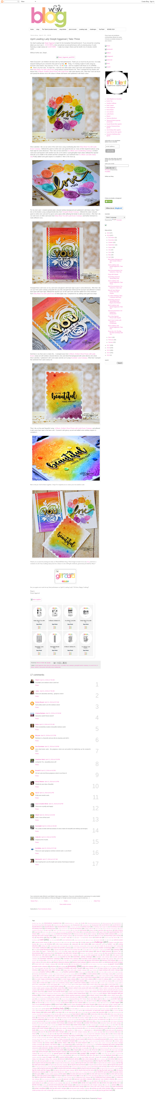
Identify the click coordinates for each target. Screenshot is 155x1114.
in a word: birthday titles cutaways (81, 975)
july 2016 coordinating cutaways (52, 1002)
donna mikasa (117, 953)
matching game (117, 1012)
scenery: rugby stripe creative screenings (88, 1041)
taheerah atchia (73, 1059)
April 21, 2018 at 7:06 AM (47, 680)
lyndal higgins (58, 1012)
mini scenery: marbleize (97, 1017)
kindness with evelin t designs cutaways (108, 1004)
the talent (63, 1074)
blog (88, 561)
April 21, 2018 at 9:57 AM (52, 702)
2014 (108, 352)
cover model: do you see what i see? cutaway (109, 946)
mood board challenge (51, 1021)
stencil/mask (101, 1055)
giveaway (72, 966)
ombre (86, 1024)
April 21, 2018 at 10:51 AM (46, 724)
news (106, 1021)
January (110, 342)
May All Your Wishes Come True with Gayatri (114, 292)
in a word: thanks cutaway (56, 986)
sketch (34, 1051)
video (81, 1081)
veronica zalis (74, 1081)
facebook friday (50, 960)
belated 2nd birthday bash (63, 934)
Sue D (37, 792)
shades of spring (82, 1048)
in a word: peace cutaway (80, 984)
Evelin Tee (109, 101)
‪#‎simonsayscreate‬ (107, 923)
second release (64, 1046)
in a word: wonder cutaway (86, 986)
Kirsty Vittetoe (39, 781)
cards (57, 940)
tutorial (59, 1079)
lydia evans (47, 1012)
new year (101, 1021)
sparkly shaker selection (46, 1053)
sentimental (97, 1046)
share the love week (56, 1050)
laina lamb (50, 1006)
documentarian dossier (49, 953)
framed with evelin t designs (115, 962)
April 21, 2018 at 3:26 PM (52, 746)
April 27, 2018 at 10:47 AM (50, 859)
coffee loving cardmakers (62, 944)
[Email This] (58, 663)
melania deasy (94, 1014)
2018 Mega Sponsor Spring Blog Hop (114, 277)
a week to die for (89, 928)
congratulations (54, 946)
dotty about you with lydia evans (52, 665)
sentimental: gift (45, 1048)
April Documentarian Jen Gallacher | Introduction (115, 312)
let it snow (72, 1008)
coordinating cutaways (78, 946)
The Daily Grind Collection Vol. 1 (56, 1072)
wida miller (107, 1084)
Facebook (41, 960)
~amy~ (37, 691)
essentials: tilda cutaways (107, 958)
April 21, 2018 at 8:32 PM (56, 804)
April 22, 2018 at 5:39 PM (48, 837)
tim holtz (81, 1075)
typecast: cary (67, 1079)
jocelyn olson (83, 1000)
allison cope (56, 930)
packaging (42, 1026)
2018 (108, 235)
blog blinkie (63, 29)
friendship (65, 964)
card (41, 940)
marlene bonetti (81, 1012)
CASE (109, 940)
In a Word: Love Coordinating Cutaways (80, 151)
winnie (121, 1084)
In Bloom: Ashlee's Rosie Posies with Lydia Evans (53, 71)
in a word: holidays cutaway (46, 981)
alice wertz (48, 930)
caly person (114, 937)
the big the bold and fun (116, 1064)
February (111, 340)
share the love (43, 1050)
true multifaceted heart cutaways (102, 1077)
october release (77, 1024)
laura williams (87, 1006)
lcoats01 (39, 1008)
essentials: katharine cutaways (49, 958)
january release (65, 999)
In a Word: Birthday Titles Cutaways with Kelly (115, 296)
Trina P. (37, 680)
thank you (120, 1059)
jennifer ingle (116, 999)
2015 (108, 350)
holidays (89, 972)
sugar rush (51, 1057)
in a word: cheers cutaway (40, 977)
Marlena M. (38, 859)
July (109, 250)
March (110, 337)
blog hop (50, 937)
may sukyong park (65, 1014)
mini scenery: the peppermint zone (99, 1019)
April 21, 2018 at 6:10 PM (52, 781)
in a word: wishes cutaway (72, 986)
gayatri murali (114, 964)
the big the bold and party (46, 1068)
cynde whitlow (36, 951)
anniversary (53, 932)
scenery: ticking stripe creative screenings (100, 1042)
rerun (34, 1034)
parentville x (114, 1026)
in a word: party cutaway (65, 984)
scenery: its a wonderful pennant (96, 1039)
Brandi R (38, 770)
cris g (35, 949)
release (119, 1032)
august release (103, 932)
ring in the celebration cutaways (97, 1033)
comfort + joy (111, 944)
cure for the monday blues (73, 949)
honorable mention (110, 972)
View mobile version (65, 904)
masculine (101, 1012)
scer (61, 1044)
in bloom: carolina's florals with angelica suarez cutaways (83, 989)
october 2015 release (64, 1024)
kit (120, 1004)
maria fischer (72, 1012)
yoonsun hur (82, 1090)
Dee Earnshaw (39, 746)
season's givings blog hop (88, 1044)
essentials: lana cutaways (67, 665)
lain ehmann (43, 1006)
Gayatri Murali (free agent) (113, 124)
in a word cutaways (91, 974)
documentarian (36, 953)
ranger (101, 1032)
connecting (62, 946)
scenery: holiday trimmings (61, 1039)
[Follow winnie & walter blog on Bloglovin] (114, 209)
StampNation (68, 1055)
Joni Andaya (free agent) (113, 130)
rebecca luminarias (110, 1032)
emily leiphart (46, 957)
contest (69, 946)
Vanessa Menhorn (111, 118)
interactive (102, 997)
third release (57, 1075)
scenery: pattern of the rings (47, 1041)
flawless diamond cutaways (61, 962)
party (120, 1026)
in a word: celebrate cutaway (115, 975)
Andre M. (38, 837)
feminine (44, 962)
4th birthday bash (37, 928)
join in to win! (72, 29)
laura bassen (67, 1006)
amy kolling (75, 930)
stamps (75, 1055)
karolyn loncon (106, 1002)
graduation (108, 966)
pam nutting (51, 1026)
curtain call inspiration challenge (96, 949)
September (111, 245)
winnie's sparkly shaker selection (53, 1086)
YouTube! (101, 29)
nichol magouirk (114, 1021)
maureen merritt (36, 1014)
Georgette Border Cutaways (70, 212)
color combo (84, 944)
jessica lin (66, 1001)
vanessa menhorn (54, 1081)
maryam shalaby (91, 1012)
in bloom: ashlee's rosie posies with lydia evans (81, 988)
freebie (59, 964)
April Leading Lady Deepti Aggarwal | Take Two (115, 307)
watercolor (68, 1083)
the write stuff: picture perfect (43, 1075)
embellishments (36, 956)
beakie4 (52, 933)
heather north (58, 972)
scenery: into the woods (77, 1039)
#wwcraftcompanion (46, 925)
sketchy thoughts (43, 1051)
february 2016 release (93, 960)
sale (42, 1035)
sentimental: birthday (108, 1046)
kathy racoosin (36, 1004)
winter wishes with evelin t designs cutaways (98, 1086)
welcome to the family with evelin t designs (61, 1085)
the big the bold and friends (77, 1064)
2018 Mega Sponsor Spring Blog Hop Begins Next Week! (114, 301)
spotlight (83, 1053)
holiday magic (82, 972)
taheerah (62, 1059)
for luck (103, 962)
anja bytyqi (37, 932)
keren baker (59, 1004)
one (105, 1024)
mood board (40, 1021)
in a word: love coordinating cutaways (60, 982)
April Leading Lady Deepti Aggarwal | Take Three (115, 282)
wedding (44, 1084)
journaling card (114, 1000)
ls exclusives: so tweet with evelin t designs (97, 1010)
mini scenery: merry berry (112, 1017)
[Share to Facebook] (64, 663)
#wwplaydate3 (86, 925)
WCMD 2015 (96, 1083)
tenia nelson (111, 1059)
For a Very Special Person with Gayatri (114, 317)
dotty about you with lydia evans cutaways (66, 955)
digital (97, 951)
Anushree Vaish (40, 759)
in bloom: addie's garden (111, 986)
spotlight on (94, 1053)
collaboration (75, 944)
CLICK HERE (49, 45)
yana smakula (117, 1088)
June (109, 252)
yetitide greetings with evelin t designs (41, 1090)
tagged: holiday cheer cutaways (49, 1059)
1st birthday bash (85, 927)
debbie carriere (58, 951)
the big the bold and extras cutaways (58, 1064)
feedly (119, 960)
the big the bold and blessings (42, 1063)
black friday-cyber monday (113, 935)
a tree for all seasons (75, 928)
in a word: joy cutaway (106, 981)
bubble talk (98, 937)
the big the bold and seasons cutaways (109, 1068)
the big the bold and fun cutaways (43, 1066)
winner (114, 1085)
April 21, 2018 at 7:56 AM (47, 691)
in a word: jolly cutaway (92, 981)
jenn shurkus (107, 999)
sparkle (109, 1051)
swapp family (76, 1057)
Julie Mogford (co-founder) (114, 99)
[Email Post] (54, 662)
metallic (76, 1016)
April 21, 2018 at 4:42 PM (48, 770)
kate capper (116, 1002)
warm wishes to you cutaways (55, 1083)
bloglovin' (58, 937)
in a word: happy (118, 977)
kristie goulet (35, 1006)
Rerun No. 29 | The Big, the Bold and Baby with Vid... (115, 333)
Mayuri (108, 116)
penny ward (96, 1028)
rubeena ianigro (117, 1033)
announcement (62, 932)
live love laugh (74, 1010)
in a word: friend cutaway (89, 977)
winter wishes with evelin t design (74, 1086)
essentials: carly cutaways (103, 956)
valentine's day (42, 1081)
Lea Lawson (110, 112)
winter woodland (40, 1088)
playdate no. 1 (61, 1030)
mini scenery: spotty (83, 1019)
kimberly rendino (71, 1004)
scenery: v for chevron (51, 1044)
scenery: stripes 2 (62, 1042)
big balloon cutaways (91, 933)
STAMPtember (83, 1055)
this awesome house (70, 1075)
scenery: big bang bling (53, 1035)
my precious (79, 1021)
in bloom (97, 986)
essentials (55, 956)
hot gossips (120, 972)
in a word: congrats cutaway (57, 977)
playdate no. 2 (71, 1030)
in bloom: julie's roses (94, 993)
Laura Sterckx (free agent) (113, 132)
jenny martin (46, 1000)
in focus (82, 997)
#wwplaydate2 (76, 925)
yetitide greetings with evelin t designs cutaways (65, 1090)
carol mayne (91, 940)
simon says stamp (116, 1050)
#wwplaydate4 (95, 925)
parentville (92, 1026)
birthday (93, 935)
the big (67, 1061)
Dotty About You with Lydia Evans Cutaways (68, 216)
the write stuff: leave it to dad (78, 1074)
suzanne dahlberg (64, 1057)
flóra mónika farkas (94, 962)
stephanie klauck (111, 1055)
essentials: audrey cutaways (82, 957)
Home (65, 901)
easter (82, 955)
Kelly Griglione (110, 107)
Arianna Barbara (40, 713)
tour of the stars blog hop (92, 1075)
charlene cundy (113, 942)
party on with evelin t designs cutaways (62, 1028)
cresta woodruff (119, 947)
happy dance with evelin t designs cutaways (75, 970)
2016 (108, 348)
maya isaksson (76, 1014)
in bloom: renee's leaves (96, 995)
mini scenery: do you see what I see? (48, 1017)
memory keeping (42, 1016)
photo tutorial (104, 1028)
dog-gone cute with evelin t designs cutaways (91, 953)
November (111, 240)
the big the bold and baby (116, 1061)
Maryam (37, 735)
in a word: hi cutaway (102, 979)
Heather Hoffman (111, 103)
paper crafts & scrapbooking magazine (77, 1026)
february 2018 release (108, 960)
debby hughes (68, 951)
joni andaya (103, 1001)
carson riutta (99, 940)
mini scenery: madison (83, 1017)
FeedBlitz (107, 171)
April (109, 257)
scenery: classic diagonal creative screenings (101, 1037)
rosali (109, 1033)
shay (68, 1050)
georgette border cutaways (81, 665)
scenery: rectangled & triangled (66, 1041)
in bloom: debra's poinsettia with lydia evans (110, 989)
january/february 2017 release (79, 999)
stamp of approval (116, 1053)
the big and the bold (76, 1061)
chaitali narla (88, 942)
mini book (106, 1015)
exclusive (34, 960)
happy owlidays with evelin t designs (109, 970)
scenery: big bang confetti (71, 1035)
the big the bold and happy (100, 1066)
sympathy (104, 1057)
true (33, 1077)
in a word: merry (93, 982)
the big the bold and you (105, 1070)
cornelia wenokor (90, 946)
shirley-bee (94, 1050)
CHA (82, 942)
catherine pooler (118, 940)
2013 (108, 355)
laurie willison (105, 1006)
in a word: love (92, 665)
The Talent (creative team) (49, 29)
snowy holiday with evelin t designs (88, 1051)
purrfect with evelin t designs (56, 1032)
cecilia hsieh (67, 942)
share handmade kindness (101, 1048)
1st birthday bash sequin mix (100, 926)
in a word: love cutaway (79, 982)
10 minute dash (74, 926)
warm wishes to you (38, 1083)
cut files (108, 949)
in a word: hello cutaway (86, 979)
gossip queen (100, 966)
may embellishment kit (47, 1014)
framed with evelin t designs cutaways (45, 964)
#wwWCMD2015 (116, 925)
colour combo (95, 944)
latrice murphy (58, 1006)
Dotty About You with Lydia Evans (43, 69)
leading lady (58, 667)
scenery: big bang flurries (90, 1035)
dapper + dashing (47, 951)
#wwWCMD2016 (37, 927)
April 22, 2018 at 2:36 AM (49, 826)
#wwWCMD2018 (62, 927)
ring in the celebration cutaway (79, 1033)
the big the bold (101, 1061)
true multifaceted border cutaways (63, 1077)
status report (92, 1055)
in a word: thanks (111, 984)
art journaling (85, 932)
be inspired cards (44, 933)
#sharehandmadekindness (93, 923)
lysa (65, 1012)
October (110, 242)
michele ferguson (85, 1015)
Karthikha (38, 848)
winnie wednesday (38, 1086)
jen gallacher (99, 999)
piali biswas (112, 1028)
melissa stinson (113, 1014)
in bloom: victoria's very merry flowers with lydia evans (64, 997)
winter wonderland (117, 1086)
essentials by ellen (65, 957)
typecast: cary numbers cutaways (105, 1079)
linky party (60, 1010)
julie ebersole (38, 1002)
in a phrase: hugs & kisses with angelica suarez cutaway (60, 973)
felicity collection (36, 962)
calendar (107, 937)
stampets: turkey (59, 1055)
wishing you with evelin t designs (101, 1088)
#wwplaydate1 (67, 925)
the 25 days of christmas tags (55, 1061)
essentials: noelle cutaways (90, 958)
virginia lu (96, 1081)
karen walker (97, 1002)
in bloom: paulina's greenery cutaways (75, 995)
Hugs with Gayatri (113, 274)
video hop (89, 1081)
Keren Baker (110, 109)
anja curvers (46, 932)
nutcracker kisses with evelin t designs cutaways (44, 1024)
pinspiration (41, 1030)
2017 (108, 345)
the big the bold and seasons (88, 1068)
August (110, 247)
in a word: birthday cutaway (62, 975)
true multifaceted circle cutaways (81, 1077)
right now (51, 1033)
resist (41, 1033)
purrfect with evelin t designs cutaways (77, 1032)
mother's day (70, 1021)
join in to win (92, 1001)
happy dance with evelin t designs (51, 970)
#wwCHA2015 (117, 923)
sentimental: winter (71, 1048)
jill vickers (74, 1000)
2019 (108, 233)
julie (121, 1001)
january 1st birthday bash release (50, 999)
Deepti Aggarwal (50, 43)
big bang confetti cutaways (106, 934)
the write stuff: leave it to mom (97, 1074)
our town (34, 1026)
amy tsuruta (83, 930)
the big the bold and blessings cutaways (65, 1062)
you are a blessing (92, 1090)
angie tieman (109, 930)
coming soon (44, 946)
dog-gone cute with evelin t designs (67, 953)
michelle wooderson (97, 1015)
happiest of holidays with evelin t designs (70, 968)
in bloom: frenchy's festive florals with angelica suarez (107, 991)
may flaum (56, 1014)
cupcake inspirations (59, 949)
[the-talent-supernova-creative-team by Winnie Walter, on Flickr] (116, 94)
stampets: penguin (37, 1055)
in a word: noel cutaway (51, 984)
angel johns (101, 930)
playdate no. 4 (90, 1030)
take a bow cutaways (88, 1059)
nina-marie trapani (43, 1023)
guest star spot (44, 968)
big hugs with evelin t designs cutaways (62, 935)
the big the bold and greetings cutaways (81, 1066)
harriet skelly (35, 972)
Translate (119, 220)
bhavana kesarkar (79, 933)
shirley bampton (85, 1050)
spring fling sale (106, 1053)
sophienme (102, 1051)
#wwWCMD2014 (105, 925)
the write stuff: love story (116, 1074)
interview (109, 997)
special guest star (60, 1053)
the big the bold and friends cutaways (97, 1064)
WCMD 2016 (105, 1083)
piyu (47, 1030)
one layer (110, 1024)
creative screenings (104, 947)
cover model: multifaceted (39, 947)
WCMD (75, 1083)
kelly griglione (46, 1004)
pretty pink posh (110, 1030)
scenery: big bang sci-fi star (105, 1035)
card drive (51, 940)
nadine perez (89, 1021)
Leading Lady (83, 29)
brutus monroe (89, 937)
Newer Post (34, 901)
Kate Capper (110, 105)
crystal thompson (44, 949)
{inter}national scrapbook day (52, 923)
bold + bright (66, 937)
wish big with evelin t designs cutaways (79, 1088)
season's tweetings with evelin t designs (108, 1044)
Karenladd (38, 826)
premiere (99, 1030)
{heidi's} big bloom (37, 923)
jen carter (91, 999)
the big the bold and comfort (85, 1063)
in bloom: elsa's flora (38, 991)
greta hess (115, 966)
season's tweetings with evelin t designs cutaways (45, 1046)
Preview (107, 170)
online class (118, 1024)
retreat (45, 1033)
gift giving (53, 966)
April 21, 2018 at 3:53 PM (52, 759)
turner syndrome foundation (49, 1079)
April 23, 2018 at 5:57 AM (49, 848)
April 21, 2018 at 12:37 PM (48, 735)
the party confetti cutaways (51, 1074)
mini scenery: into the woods (67, 1017)
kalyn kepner (89, 1002)
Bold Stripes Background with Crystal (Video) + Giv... (115, 261)
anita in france (119, 930)
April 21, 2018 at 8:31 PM (47, 792)
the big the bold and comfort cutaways (106, 1062)
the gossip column (117, 1072)
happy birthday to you (91, 968)
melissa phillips (104, 1014)
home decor (101, 972)
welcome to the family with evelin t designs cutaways (89, 1084)
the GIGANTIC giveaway (102, 1072)
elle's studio (106, 955)
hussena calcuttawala (39, 973)
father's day (63, 960)
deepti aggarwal (39, 665)
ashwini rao (94, 932)
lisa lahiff (67, 1010)
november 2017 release (74, 1023)
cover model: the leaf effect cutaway (60, 947)
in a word (79, 974)
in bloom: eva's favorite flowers (56, 991)
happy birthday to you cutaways (108, 968)
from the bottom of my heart (78, 964)
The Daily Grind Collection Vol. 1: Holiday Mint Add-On (80, 1072)
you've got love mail (105, 1090)
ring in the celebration (63, 1034)
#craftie (83, 923)
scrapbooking (68, 1044)
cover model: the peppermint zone (82, 947)
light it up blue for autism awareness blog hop (88, 1008)
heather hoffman (45, 972)
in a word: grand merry (105, 977)
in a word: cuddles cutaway (73, 977)
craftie (94, 947)
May (109, 255)
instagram (95, 997)
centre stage (75, 942)
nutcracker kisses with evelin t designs (111, 1023)
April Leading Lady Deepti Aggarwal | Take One (115, 327)
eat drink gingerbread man (93, 955)
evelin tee (118, 958)
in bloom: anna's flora (58, 988)
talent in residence (101, 1059)
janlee (38, 999)
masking (109, 1012)
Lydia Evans (110, 114)
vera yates (66, 1081)
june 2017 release (77, 1002)
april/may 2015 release (74, 932)
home (32, 29)
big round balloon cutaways (82, 935)
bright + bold (79, 937)
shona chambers (105, 1050)
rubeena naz (35, 1035)
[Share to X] (62, 663)
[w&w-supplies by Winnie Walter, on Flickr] (36, 599)
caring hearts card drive (80, 940)
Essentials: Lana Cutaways (79, 358)
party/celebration (78, 1028)
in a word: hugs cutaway (77, 981)
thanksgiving (43, 1061)
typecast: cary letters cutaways (83, 1079)
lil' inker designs (105, 1008)
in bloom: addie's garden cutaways (41, 988)
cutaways (116, 949)
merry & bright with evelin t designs (60, 1016)
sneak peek (73, 1051)
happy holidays (93, 970)
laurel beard (96, 1006)
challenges (93, 29)
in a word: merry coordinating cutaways (109, 982)
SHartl (37, 815)
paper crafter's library (61, 1026)
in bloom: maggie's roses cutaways (51, 995)
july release (65, 1002)
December (111, 237)
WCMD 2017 (116, 1083)
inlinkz (89, 997)
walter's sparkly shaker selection (113, 1081)
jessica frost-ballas (56, 1000)
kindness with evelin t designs (86, 1004)
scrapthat (77, 1044)
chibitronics (41, 944)
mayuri (86, 1014)
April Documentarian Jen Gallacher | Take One (115, 287)
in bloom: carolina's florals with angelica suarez (52, 990)
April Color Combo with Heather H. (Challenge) (114, 321)
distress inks (117, 951)
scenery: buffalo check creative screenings (77, 1037)
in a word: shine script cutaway (97, 984)
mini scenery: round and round (68, 1019)
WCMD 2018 (111, 29)
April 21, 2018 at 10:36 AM (53, 713)
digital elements (106, 951)
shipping (76, 1050)
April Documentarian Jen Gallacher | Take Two (115, 271)
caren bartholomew (67, 940)
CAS (105, 940)
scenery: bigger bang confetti (56, 1037)
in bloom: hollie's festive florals (77, 993)
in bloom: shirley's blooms (113, 995)
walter (102, 1081)
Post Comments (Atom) (44, 909)
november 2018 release (91, 1023)
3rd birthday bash (115, 927)
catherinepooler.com (57, 942)
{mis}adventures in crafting (71, 923)
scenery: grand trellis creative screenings (42, 1039)
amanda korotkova (65, 930)
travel (112, 1075)
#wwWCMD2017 (50, 927)
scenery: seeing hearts (106, 1041)
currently (84, 949)
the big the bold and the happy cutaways (64, 1070)
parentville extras (103, 1026)
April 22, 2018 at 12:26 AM (47, 815)
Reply (37, 685)
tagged (115, 1057)
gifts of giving (62, 966)
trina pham (118, 1075)
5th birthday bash (50, 928)
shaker (90, 1048)
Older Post (97, 901)
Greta (37, 724)
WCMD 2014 (85, 1083)
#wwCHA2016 (35, 925)
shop (37, 29)
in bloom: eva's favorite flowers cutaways (79, 991)
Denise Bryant (39, 702)
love (81, 1010)
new (96, 1021)
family (57, 960)
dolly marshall (108, 953)
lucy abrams (116, 1010)
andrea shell (92, 930)
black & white (100, 935)
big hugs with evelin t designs (40, 935)
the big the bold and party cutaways (67, 1068)
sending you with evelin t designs (81, 1046)
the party (38, 1074)
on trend (100, 1024)
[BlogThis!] (60, 663)
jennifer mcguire (36, 1000)
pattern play (88, 1028)
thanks (35, 1061)
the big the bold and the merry (85, 1070)
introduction (116, 997)
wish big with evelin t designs (57, 1088)
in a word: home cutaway (61, 981)
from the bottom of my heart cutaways (97, 964)
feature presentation (79, 960)
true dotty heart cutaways (44, 1077)
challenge (98, 942)
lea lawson (46, 1008)
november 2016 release (57, 1023)
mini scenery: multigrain (53, 1019)
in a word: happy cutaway (68, 979)
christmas (49, 944)
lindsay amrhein (51, 1010)
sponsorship (73, 1053)
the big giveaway (88, 1061)
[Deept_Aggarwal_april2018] (65, 57)
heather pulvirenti (69, 972)
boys (73, 937)
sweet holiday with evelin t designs (90, 1057)
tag (110, 1057)
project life (42, 1032)
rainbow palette (93, 1032)
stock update (42, 1057)
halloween (53, 968)
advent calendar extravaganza (110, 928)
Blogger (99, 1098)
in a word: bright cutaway (100, 975)
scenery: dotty (117, 1037)
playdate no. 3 (80, 1030)
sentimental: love (58, 1048)
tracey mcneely (105, 1075)
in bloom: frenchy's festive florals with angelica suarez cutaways (50, 993)
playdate (53, 1030)
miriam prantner (114, 1019)
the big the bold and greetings (61, 1066)
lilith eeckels (114, 1008)
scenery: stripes (49, 1042)
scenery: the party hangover (78, 1042)
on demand (93, 1024)
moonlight (61, 1021)
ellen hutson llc (117, 955)
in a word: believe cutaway (45, 975)
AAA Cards (98, 928)
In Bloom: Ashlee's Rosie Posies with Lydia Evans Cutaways (73, 428)
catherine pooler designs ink (42, 942)
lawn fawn (114, 1006)
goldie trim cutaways (88, 966)
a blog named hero (63, 928)
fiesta (50, 962)
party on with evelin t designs (40, 1028)
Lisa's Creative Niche (41, 804)
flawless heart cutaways (79, 962)
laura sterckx (77, 1006)
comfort (103, 944)
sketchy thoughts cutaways (59, 1051)
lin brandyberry (41, 1010)
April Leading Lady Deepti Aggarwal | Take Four (115, 266)
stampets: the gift (48, 1055)
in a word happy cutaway (106, 973)
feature (70, 960)
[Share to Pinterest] (66, 663)
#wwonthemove (57, 925)
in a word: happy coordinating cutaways (46, 979)
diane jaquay (89, 951)
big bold (119, 933)
